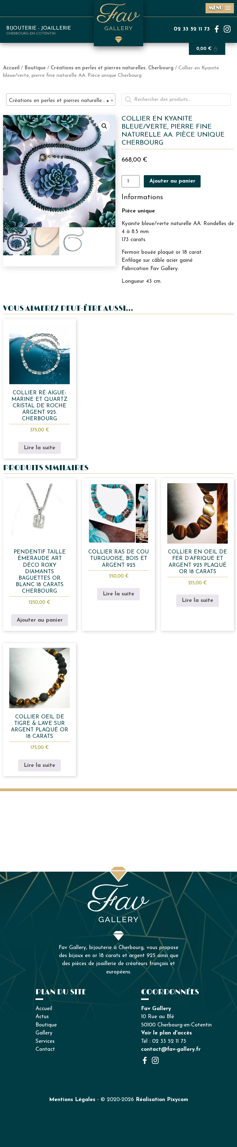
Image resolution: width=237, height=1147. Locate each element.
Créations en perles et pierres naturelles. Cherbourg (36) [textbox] (62, 100)
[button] (104, 126)
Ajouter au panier (172, 181)
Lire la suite (39, 447)
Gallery (43, 1033)
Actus (42, 1016)
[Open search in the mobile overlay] (176, 99)
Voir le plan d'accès (166, 1033)
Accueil (11, 68)
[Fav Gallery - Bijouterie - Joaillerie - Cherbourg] (118, 887)
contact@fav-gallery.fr (171, 1049)
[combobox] (60, 99)
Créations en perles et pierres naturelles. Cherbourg (112, 68)
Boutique (35, 68)
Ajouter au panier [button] (40, 620)
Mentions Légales (72, 1099)
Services (45, 1041)
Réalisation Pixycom (162, 1099)
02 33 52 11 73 (192, 29)
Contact (45, 1049)
